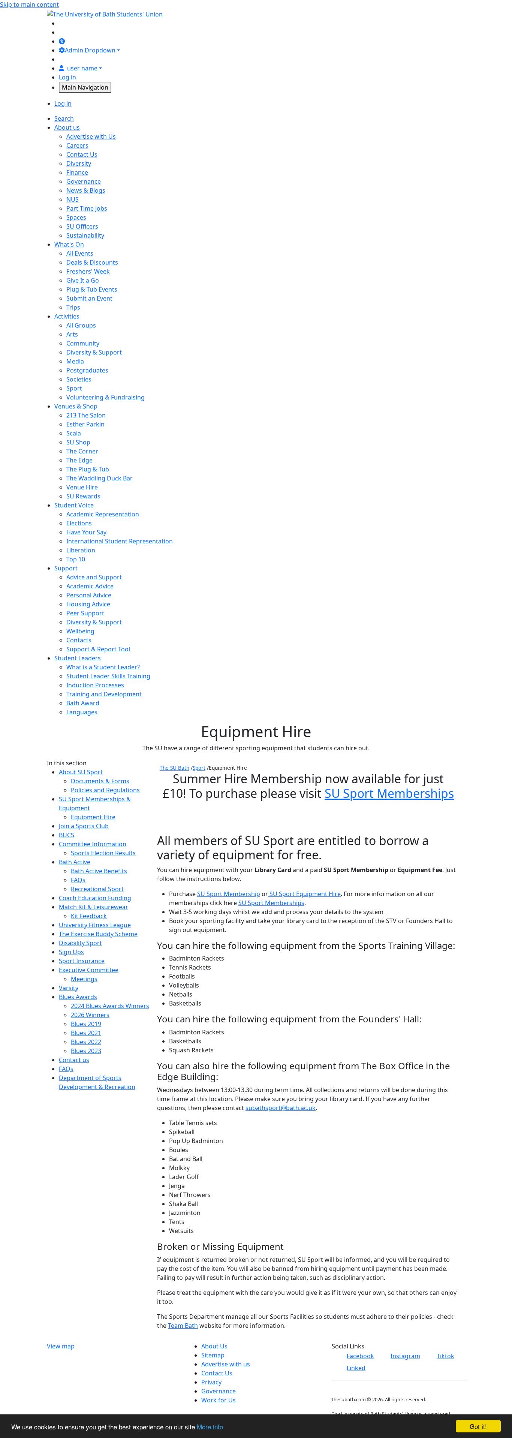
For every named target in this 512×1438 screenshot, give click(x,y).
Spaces (76, 217)
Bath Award (82, 703)
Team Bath (183, 1325)
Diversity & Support (94, 352)
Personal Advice (88, 595)
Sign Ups (71, 952)
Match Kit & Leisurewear (93, 907)
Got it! (478, 1426)
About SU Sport (81, 772)
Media (75, 361)
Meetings (84, 979)
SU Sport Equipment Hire (305, 894)
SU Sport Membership (228, 894)
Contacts (78, 640)
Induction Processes (95, 685)
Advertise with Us (91, 136)
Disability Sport (80, 943)
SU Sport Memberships (389, 793)
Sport (74, 388)
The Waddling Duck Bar (99, 478)
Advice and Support (94, 577)
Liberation (80, 550)
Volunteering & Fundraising (105, 397)
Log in (67, 77)
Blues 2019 (86, 1024)
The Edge (79, 460)
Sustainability (85, 235)
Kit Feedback (89, 916)
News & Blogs (85, 190)
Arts (72, 334)
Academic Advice (90, 586)
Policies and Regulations (105, 790)
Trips (73, 307)
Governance (83, 181)
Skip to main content (29, 4)
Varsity (68, 988)
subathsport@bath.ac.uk (281, 1108)
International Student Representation (119, 541)
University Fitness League (95, 925)
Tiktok (445, 1356)
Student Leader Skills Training (108, 676)
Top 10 (75, 559)
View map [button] (61, 1346)
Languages (81, 712)
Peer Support (85, 613)
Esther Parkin (85, 424)
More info (210, 1426)
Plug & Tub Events (91, 289)
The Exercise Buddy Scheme (98, 934)
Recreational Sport (97, 889)
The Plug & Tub (87, 469)
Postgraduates (87, 370)
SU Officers (82, 226)
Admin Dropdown (90, 50)
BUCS (66, 835)
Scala (73, 433)
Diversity (78, 163)
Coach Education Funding (95, 898)
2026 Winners (90, 1015)
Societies (78, 379)
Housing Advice (88, 604)
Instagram (405, 1356)
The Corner (82, 451)
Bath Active (74, 862)
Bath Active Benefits (99, 871)
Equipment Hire (93, 817)
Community (82, 343)
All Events (79, 253)
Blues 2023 (86, 1051)
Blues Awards (78, 997)
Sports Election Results (103, 853)
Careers (77, 145)
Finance (77, 172)
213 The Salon (86, 415)
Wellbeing (80, 631)
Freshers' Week (88, 271)
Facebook (360, 1356)
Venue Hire (82, 487)
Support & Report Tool (98, 649)
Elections (79, 523)
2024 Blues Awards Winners (110, 1006)
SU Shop (78, 442)
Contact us (74, 1060)
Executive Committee (88, 970)
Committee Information (92, 844)
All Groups (81, 325)
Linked (356, 1368)
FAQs (78, 880)
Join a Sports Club (84, 826)
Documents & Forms (100, 781)
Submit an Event (89, 298)
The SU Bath (174, 767)
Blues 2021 (86, 1033)
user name (82, 68)
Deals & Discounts (92, 262)
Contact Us (81, 154)
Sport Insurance (82, 961)
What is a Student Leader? (103, 667)
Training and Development (104, 694)
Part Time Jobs (86, 208)
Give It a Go (82, 280)
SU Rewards (83, 496)
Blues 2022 (86, 1042)
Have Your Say (86, 532)
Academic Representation (102, 514)
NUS (72, 199)
